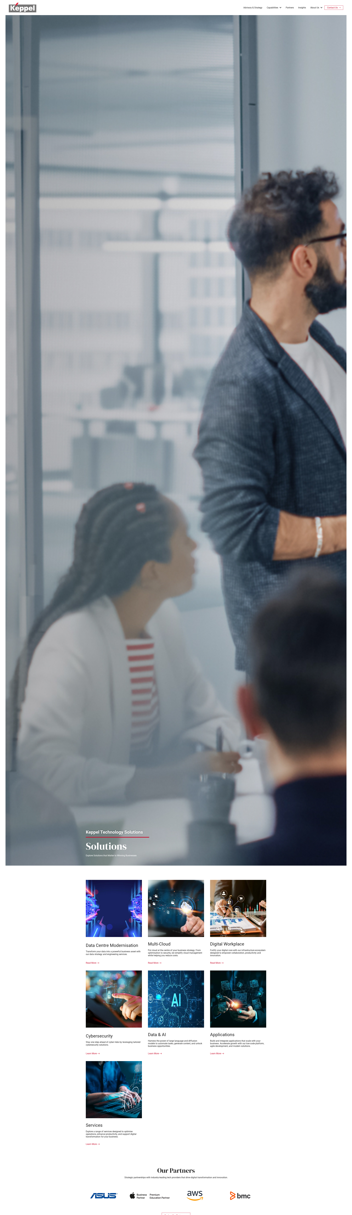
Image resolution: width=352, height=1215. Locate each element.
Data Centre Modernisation (112, 945)
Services (94, 1125)
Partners (290, 7)
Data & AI (157, 1034)
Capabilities (272, 7)
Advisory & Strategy (252, 7)
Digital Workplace (227, 944)
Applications (222, 1034)
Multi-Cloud (159, 944)
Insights (302, 7)
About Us (314, 7)
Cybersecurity (99, 1036)
